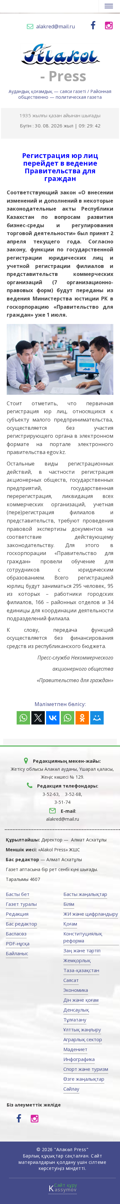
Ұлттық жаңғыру (82, 1029)
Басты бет (17, 894)
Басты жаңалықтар (85, 894)
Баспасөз (16, 933)
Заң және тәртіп (81, 950)
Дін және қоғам (81, 1000)
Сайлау (71, 1088)
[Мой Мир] (97, 718)
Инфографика (79, 1059)
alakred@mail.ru (55, 26)
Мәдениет (75, 1049)
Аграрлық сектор (82, 1039)
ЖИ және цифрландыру (90, 914)
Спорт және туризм (85, 1069)
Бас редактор (21, 923)
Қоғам (70, 923)
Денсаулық (76, 1009)
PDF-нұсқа (17, 943)
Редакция (17, 914)
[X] (38, 718)
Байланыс (17, 953)
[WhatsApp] (23, 718)
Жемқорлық (77, 960)
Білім (68, 904)
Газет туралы (21, 904)
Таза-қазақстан (81, 970)
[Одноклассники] (82, 718)
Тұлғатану (74, 1019)
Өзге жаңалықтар (83, 1079)
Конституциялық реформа (82, 937)
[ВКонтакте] (53, 718)
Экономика (75, 990)
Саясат (71, 980)
